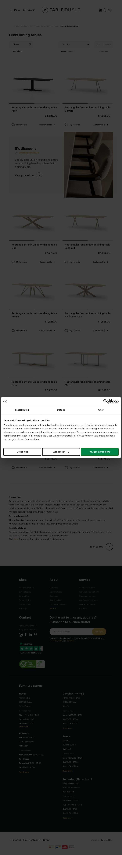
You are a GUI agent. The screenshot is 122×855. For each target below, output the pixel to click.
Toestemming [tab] (21, 410)
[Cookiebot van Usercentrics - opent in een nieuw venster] (106, 401)
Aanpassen (59, 452)
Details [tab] (61, 410)
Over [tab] (101, 410)
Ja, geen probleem (100, 452)
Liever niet (22, 452)
